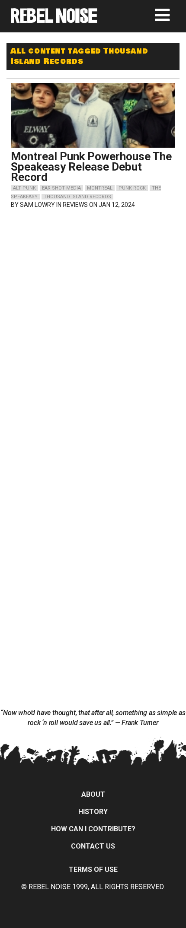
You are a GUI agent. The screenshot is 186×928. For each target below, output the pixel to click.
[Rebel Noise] (54, 20)
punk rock (132, 188)
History (93, 812)
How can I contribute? (93, 829)
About (93, 794)
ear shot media (61, 188)
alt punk (24, 188)
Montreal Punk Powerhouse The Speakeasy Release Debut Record (91, 167)
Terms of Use (93, 869)
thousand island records (77, 197)
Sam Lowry (37, 204)
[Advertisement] (93, 272)
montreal (99, 188)
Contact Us (93, 846)
